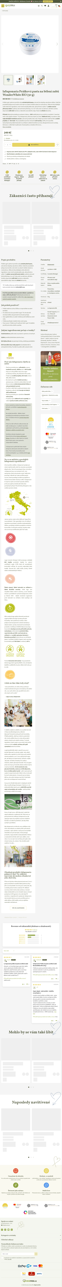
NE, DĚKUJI (31, 651)
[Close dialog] (47, 623)
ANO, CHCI (31, 646)
